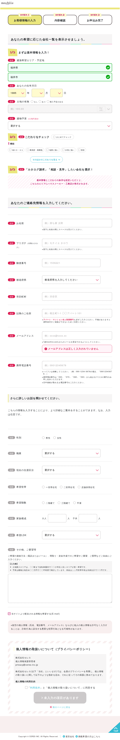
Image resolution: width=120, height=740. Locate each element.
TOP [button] (116, 730)
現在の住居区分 (22, 470)
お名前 (17, 223)
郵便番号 (18, 263)
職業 (15, 453)
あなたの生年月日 (23, 85)
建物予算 (24, 118)
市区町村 (18, 296)
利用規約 (35, 687)
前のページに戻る (61, 707)
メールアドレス (22, 335)
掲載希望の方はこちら (89, 736)
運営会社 (70, 736)
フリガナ (24, 244)
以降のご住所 (20, 313)
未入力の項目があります (61, 698)
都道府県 (18, 279)
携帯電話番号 (20, 365)
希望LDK (18, 535)
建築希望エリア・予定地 (27, 60)
